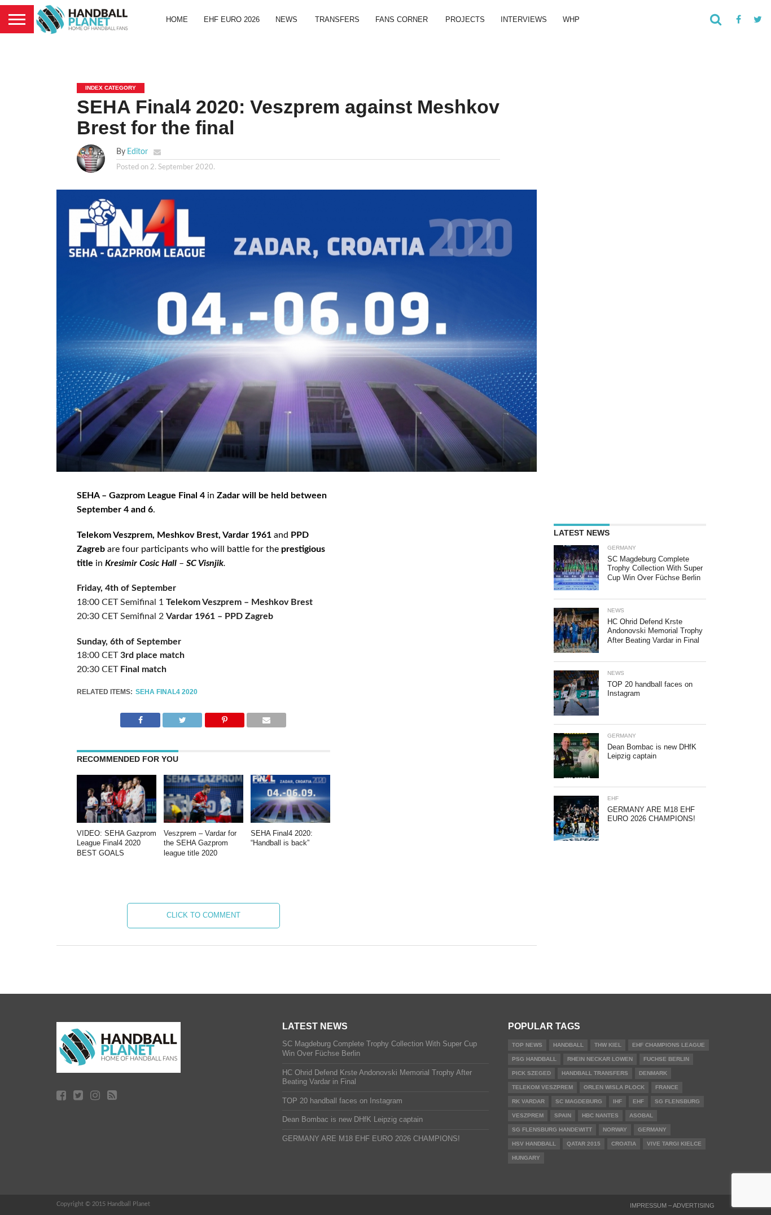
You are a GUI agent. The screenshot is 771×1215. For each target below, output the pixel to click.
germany (652, 1129)
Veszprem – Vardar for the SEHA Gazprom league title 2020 (200, 843)
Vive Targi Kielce (674, 1144)
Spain (562, 1115)
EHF (638, 1101)
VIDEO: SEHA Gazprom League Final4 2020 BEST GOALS (116, 843)
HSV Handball (534, 1144)
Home (177, 19)
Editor (137, 151)
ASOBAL (641, 1115)
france (666, 1087)
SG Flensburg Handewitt (552, 1129)
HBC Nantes (600, 1115)
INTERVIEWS (524, 19)
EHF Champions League (668, 1045)
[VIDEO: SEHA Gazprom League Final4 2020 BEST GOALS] (116, 819)
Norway (615, 1129)
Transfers (337, 19)
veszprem (528, 1115)
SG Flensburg (677, 1101)
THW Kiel (607, 1045)
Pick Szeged (531, 1073)
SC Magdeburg (578, 1101)
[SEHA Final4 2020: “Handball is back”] (290, 819)
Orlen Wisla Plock (614, 1087)
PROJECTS (465, 19)
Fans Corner (401, 19)
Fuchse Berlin (666, 1059)
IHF (617, 1101)
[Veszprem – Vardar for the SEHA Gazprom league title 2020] (203, 819)
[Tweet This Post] (183, 717)
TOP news (527, 1045)
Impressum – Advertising (672, 1205)
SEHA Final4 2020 (166, 692)
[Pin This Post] (224, 717)
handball (568, 1045)
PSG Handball (534, 1059)
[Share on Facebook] (140, 717)
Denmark (653, 1073)
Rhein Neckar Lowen (600, 1059)
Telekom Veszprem (542, 1087)
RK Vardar (528, 1101)
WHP (571, 19)
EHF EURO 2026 (232, 19)
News (286, 19)
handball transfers (595, 1073)
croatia (623, 1144)
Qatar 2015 (584, 1144)
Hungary (526, 1158)
